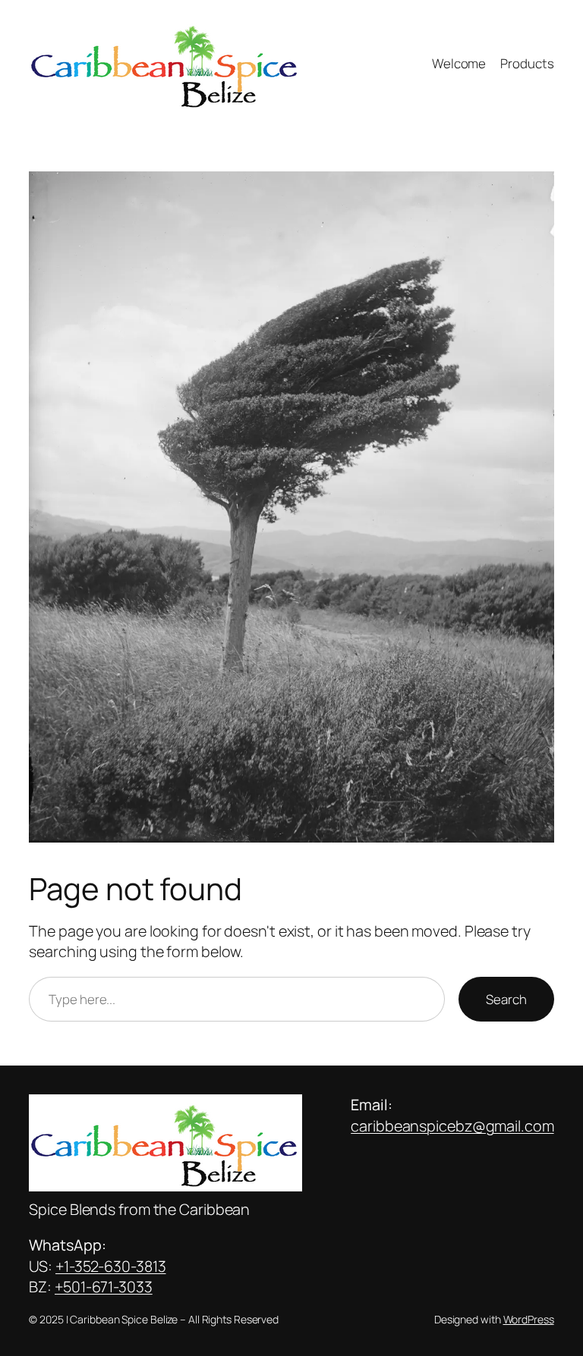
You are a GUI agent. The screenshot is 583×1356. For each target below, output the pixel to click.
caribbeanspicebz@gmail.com (452, 1126)
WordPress (528, 1319)
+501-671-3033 (104, 1286)
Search (506, 999)
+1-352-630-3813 (110, 1266)
